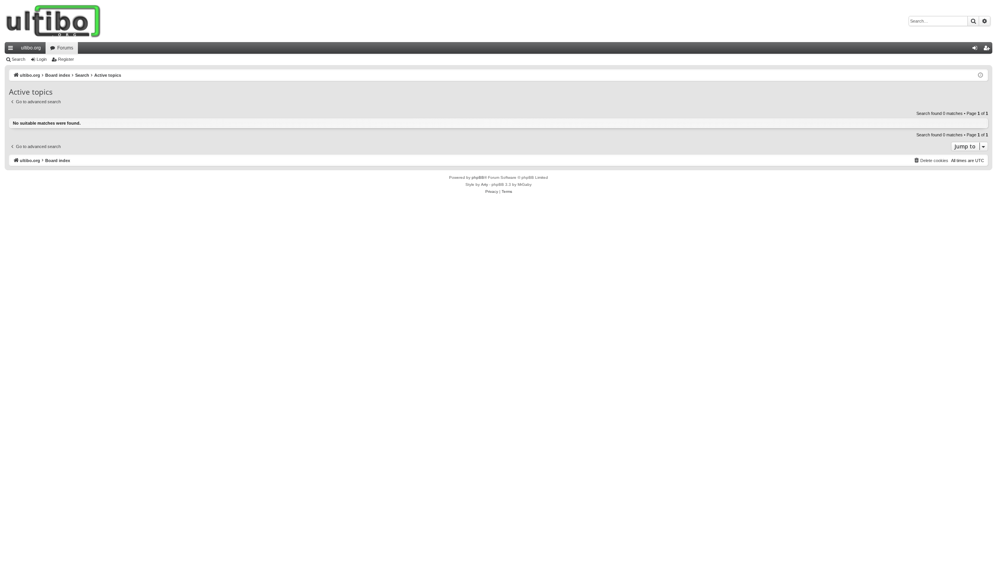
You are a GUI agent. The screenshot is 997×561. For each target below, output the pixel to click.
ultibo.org (31, 48)
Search (18, 59)
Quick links (12, 49)
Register (66, 59)
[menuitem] (930, 160)
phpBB (478, 177)
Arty (484, 184)
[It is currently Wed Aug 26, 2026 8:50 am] (980, 75)
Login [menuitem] (976, 49)
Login (42, 59)
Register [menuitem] (988, 49)
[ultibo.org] (53, 21)
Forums (65, 48)
